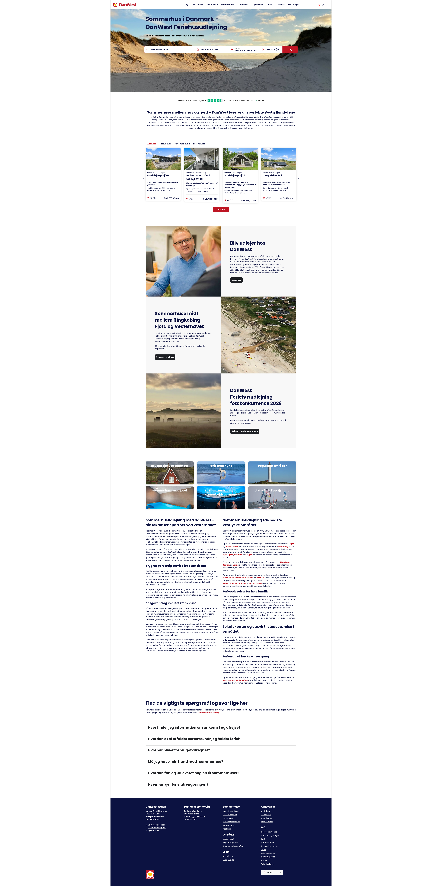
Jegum (226, 565)
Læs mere (236, 280)
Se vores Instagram (157, 827)
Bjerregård (228, 554)
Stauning (239, 577)
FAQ (263, 839)
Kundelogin (228, 856)
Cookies (264, 860)
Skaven (260, 577)
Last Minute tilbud (230, 811)
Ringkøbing (228, 577)
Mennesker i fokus (269, 846)
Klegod (248, 554)
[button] (221, 727)
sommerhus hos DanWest (235, 680)
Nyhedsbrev (153, 830)
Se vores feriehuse (165, 357)
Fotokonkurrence (269, 832)
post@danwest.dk (155, 816)
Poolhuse (227, 829)
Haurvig (238, 554)
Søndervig (283, 546)
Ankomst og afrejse (270, 835)
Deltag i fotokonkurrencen (245, 431)
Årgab (291, 543)
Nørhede (249, 577)
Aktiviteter (266, 814)
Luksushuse (228, 818)
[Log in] (323, 4)
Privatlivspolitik (268, 857)
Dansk (270, 872)
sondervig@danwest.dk (194, 816)
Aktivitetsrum (229, 825)
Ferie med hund (230, 814)
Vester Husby (255, 583)
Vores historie (267, 842)
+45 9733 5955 (190, 819)
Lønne (236, 565)
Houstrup (284, 562)
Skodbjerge (228, 583)
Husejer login (228, 859)
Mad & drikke (267, 821)
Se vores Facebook (156, 825)
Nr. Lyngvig (240, 583)
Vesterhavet (228, 839)
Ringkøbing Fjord (230, 842)
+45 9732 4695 (153, 819)
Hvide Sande (231, 546)
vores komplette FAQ (208, 712)
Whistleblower (267, 864)
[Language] (319, 4)
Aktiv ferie (265, 811)
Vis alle (221, 209)
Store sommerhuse (231, 821)
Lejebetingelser (268, 853)
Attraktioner (267, 818)
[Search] (328, 4)
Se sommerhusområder (233, 846)
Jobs (263, 849)
